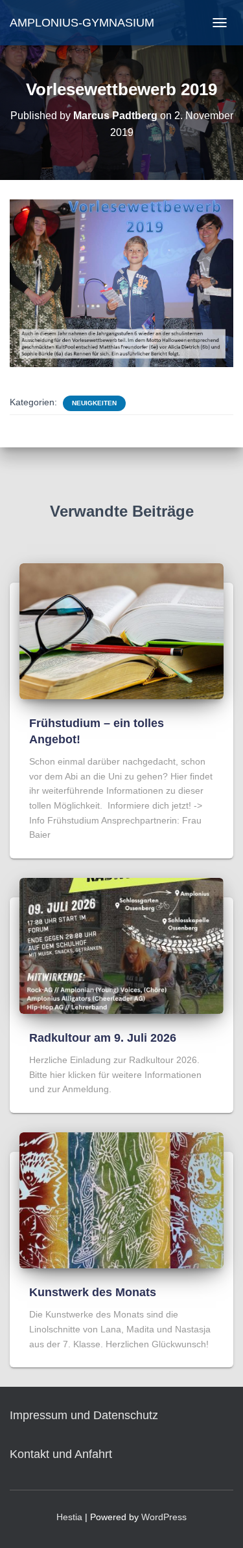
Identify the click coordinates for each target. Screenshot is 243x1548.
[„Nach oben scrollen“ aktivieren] (217, 1522)
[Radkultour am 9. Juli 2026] (121, 945)
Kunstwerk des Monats (92, 1292)
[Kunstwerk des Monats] (121, 1200)
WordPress (164, 1517)
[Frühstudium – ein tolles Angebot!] (121, 630)
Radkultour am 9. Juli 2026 (102, 1037)
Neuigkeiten (94, 403)
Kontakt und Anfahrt (61, 1454)
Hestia (69, 1517)
